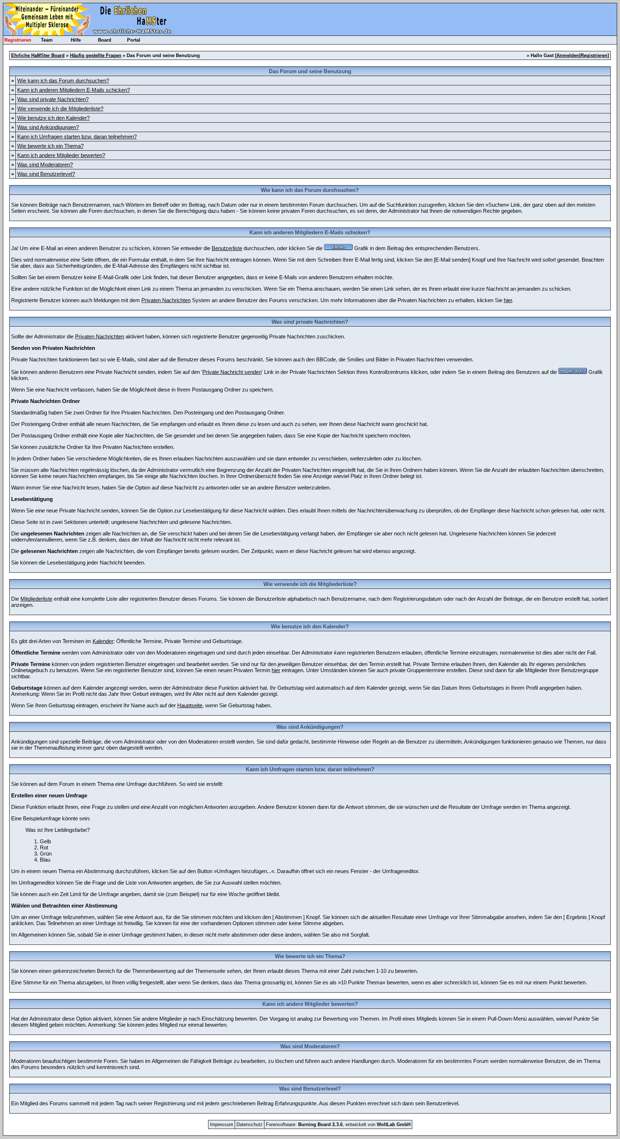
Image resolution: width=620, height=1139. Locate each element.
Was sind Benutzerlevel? (46, 174)
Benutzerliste (227, 248)
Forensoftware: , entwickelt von (338, 1124)
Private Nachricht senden (232, 372)
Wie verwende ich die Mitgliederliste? (60, 109)
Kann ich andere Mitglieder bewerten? (61, 155)
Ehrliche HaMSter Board (38, 55)
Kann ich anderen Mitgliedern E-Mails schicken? (73, 90)
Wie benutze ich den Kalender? (53, 118)
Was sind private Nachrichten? (53, 99)
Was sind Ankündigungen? (48, 127)
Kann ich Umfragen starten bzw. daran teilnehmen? (77, 136)
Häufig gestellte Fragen (95, 55)
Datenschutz (249, 1124)
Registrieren (17, 40)
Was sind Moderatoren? (45, 164)
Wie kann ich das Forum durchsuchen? (63, 81)
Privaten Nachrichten (166, 300)
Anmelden (567, 55)
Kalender (103, 641)
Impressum (221, 1124)
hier (508, 300)
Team (47, 40)
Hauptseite (189, 705)
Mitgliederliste (36, 599)
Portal (133, 40)
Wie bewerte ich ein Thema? (50, 146)
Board (104, 40)
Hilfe (76, 40)
